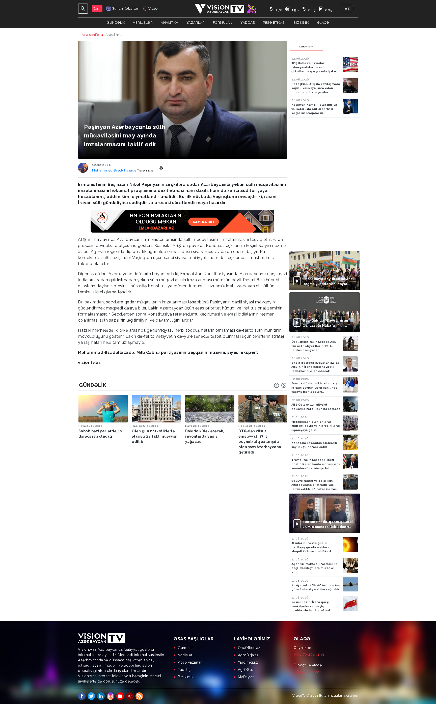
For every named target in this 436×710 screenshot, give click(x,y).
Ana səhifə (90, 35)
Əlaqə (323, 22)
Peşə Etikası (274, 22)
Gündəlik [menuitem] (186, 648)
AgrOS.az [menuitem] (246, 670)
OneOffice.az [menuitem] (249, 648)
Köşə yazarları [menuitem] (190, 662)
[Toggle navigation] (83, 9)
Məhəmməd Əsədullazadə (114, 170)
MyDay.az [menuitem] (246, 677)
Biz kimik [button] (301, 22)
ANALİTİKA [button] (169, 22)
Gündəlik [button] (116, 22)
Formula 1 (223, 22)
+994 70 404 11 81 (309, 654)
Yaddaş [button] (247, 22)
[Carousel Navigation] (280, 385)
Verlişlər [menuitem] (185, 655)
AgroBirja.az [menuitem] (248, 655)
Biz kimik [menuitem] (186, 677)
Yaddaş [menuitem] (184, 670)
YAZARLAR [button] (195, 22)
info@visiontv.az (307, 672)
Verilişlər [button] (143, 22)
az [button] (347, 9)
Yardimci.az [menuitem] (248, 662)
